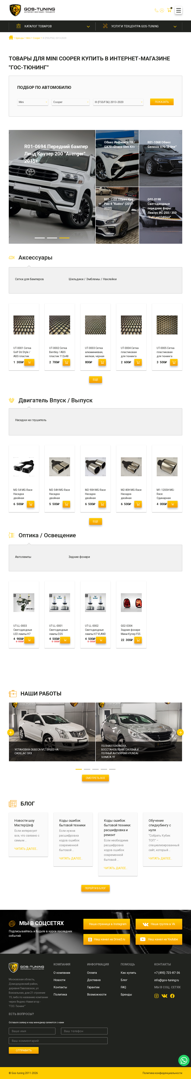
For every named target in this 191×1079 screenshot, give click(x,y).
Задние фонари (79, 557)
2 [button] (87, 769)
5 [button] (112, 769)
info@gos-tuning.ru (166, 980)
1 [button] (79, 769)
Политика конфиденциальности (162, 1073)
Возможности (96, 994)
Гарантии (93, 987)
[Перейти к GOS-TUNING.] (11, 39)
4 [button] (104, 769)
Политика (60, 994)
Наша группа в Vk (163, 924)
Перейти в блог (95, 888)
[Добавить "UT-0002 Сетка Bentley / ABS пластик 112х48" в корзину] (66, 362)
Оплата (92, 973)
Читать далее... (26, 849)
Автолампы (23, 557)
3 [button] (96, 769)
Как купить (128, 973)
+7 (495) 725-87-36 (167, 973)
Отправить (24, 1050)
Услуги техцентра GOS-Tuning (135, 26)
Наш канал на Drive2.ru (109, 939)
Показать (162, 101)
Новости (59, 980)
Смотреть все (95, 778)
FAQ (123, 987)
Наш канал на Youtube (163, 939)
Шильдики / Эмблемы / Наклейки (93, 279)
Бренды (126, 994)
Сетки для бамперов (29, 279)
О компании (62, 973)
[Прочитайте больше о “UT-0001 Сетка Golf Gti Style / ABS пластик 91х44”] (29, 362)
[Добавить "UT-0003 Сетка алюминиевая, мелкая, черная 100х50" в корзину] (102, 362)
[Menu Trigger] (178, 10)
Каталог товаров (38, 26)
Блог (124, 980)
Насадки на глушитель (30, 420)
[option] (52, 187)
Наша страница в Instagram (107, 924)
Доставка (94, 980)
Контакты (60, 987)
